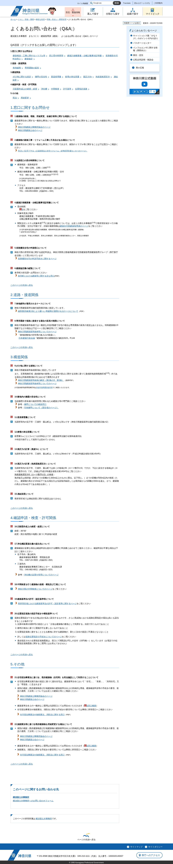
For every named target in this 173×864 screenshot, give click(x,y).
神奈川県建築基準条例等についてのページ (37, 332)
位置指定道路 (81, 89)
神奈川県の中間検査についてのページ (35, 589)
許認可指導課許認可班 (44, 387)
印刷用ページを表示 (132, 23)
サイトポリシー (155, 847)
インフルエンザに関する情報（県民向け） (145, 49)
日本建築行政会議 (27, 338)
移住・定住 (138, 55)
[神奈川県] (19, 855)
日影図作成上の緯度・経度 (25, 89)
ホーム (13, 19)
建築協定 (29, 59)
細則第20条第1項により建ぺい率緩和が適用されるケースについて (48, 311)
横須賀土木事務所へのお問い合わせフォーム (33, 801)
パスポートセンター (142, 43)
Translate (127, 3)
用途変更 (25, 98)
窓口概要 (92, 706)
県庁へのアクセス (151, 855)
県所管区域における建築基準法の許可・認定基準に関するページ (47, 603)
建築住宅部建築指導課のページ (74, 226)
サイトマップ (136, 847)
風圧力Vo (87, 77)
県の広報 (140, 68)
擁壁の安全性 (41, 77)
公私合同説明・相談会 (143, 60)
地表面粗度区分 (103, 77)
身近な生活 (40, 19)
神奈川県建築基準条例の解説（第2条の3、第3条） (41, 380)
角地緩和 (17, 68)
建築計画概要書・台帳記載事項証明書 (84, 56)
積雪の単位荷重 (72, 77)
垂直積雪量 (56, 77)
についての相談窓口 (37, 404)
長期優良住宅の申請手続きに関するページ (37, 259)
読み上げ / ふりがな (142, 3)
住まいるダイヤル (52, 151)
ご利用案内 (158, 3)
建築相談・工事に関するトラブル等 (29, 56)
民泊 (15, 98)
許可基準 (67, 89)
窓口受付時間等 (56, 56)
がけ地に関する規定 (22, 77)
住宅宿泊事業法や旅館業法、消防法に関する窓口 (42, 715)
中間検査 (55, 89)
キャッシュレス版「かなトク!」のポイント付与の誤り (145, 37)
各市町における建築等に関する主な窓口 (36, 276)
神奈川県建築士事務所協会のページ (34, 127)
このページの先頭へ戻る (22, 285)
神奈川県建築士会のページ (30, 130)
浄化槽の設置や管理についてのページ (41, 575)
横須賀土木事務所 (21, 797)
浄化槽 (44, 89)
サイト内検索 (82, 3)
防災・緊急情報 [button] (73, 12)
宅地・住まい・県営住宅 (56, 19)
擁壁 (26, 404)
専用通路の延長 (32, 68)
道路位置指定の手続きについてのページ (43, 637)
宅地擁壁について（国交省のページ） (41, 408)
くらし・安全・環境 (26, 19)
